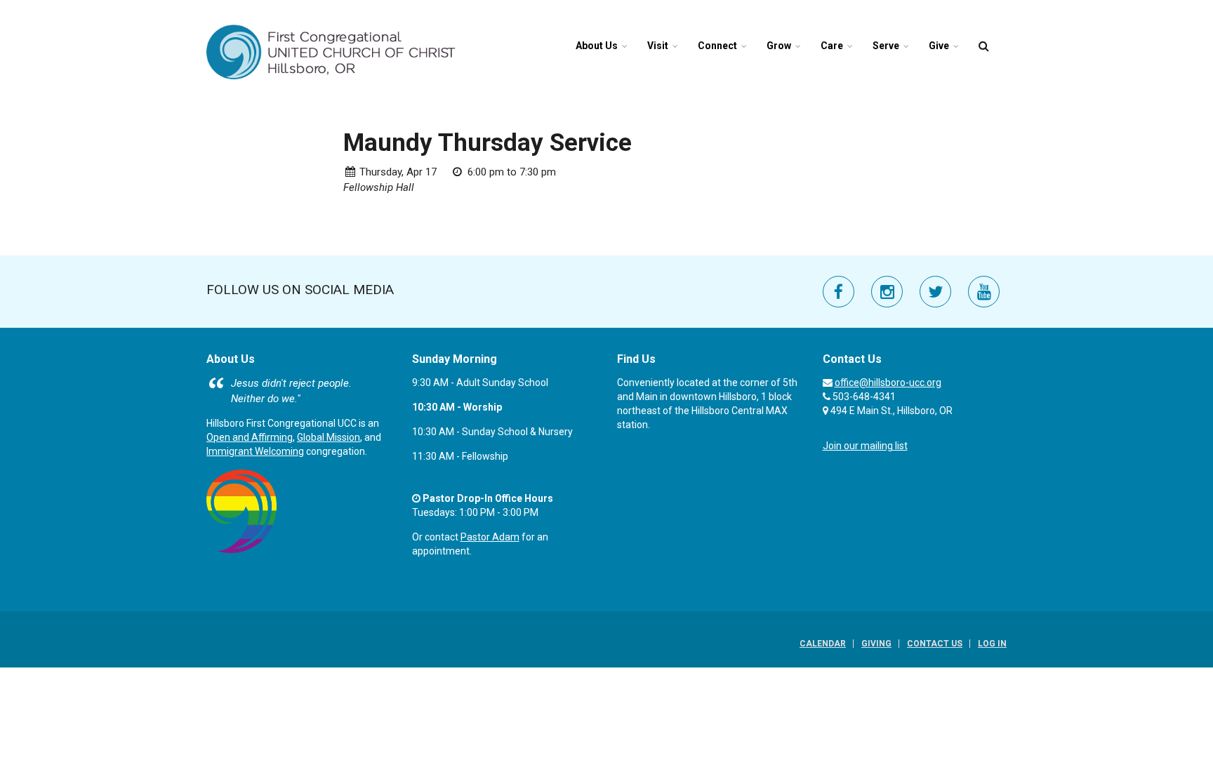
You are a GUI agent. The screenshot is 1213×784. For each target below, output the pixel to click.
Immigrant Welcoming (255, 451)
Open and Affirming (249, 437)
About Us (597, 45)
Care (832, 45)
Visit (657, 45)
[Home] (331, 51)
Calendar (823, 643)
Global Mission (328, 437)
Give (939, 45)
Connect (717, 45)
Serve (886, 45)
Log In (992, 643)
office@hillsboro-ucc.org (888, 382)
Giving (876, 643)
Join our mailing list (865, 445)
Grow (779, 45)
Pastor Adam (489, 537)
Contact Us (934, 643)
